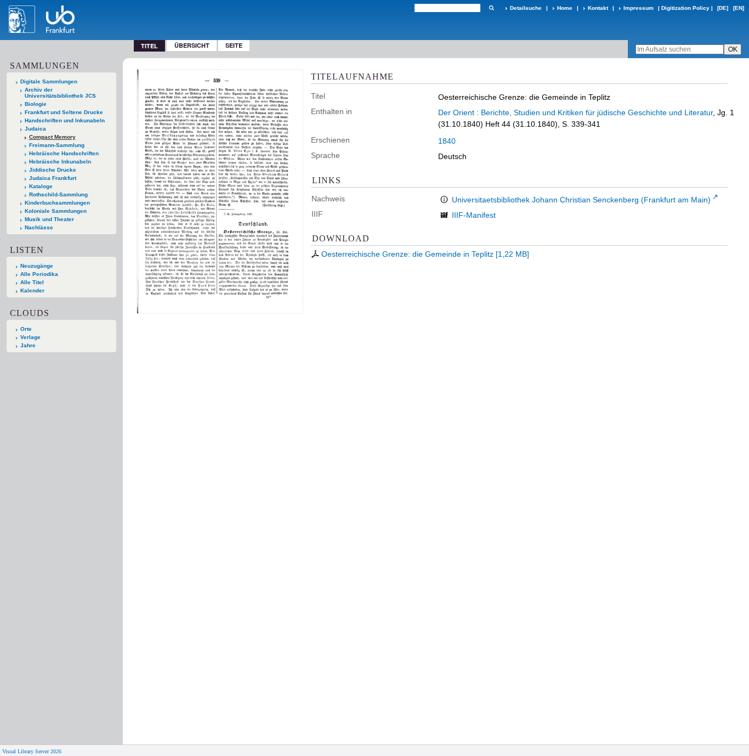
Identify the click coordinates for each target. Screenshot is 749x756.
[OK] (491, 8)
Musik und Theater (49, 219)
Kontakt (598, 8)
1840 (447, 141)
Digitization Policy (685, 8)
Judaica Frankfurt (52, 178)
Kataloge (41, 186)
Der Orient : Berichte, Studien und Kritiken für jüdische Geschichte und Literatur (575, 112)
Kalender (32, 290)
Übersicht (191, 45)
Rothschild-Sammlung (58, 194)
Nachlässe (39, 227)
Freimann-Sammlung (56, 145)
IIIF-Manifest (474, 215)
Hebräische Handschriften (64, 153)
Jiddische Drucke (52, 170)
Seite (233, 45)
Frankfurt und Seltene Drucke (64, 112)
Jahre (28, 345)
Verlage (30, 337)
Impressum (638, 8)
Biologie (36, 104)
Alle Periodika (39, 274)
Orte (26, 329)
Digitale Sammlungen (48, 81)
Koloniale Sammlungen (56, 211)
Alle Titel (32, 282)
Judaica (35, 129)
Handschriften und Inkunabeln (65, 120)
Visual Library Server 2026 (31, 751)
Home (564, 8)
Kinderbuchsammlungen (57, 203)
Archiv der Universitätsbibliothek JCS (60, 93)
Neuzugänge (36, 266)
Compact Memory (52, 137)
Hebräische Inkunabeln (60, 162)
